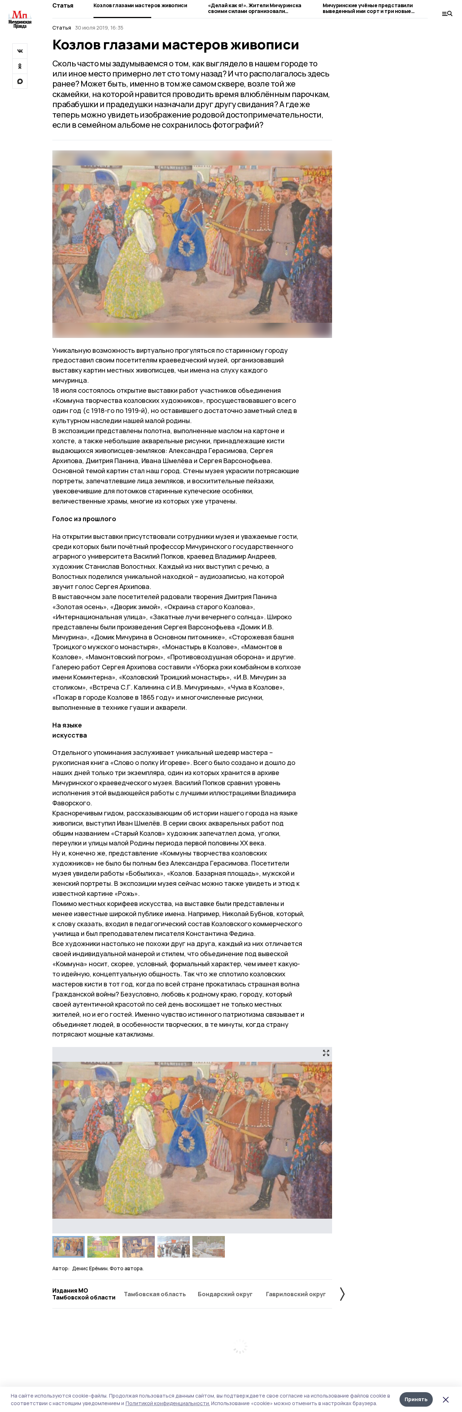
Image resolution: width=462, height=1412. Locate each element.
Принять (416, 1399)
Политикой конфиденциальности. (168, 1403)
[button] (323, 1140)
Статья (62, 5)
